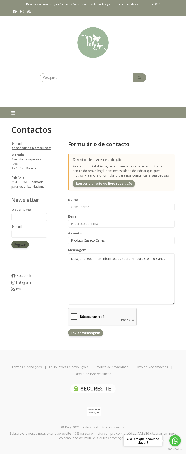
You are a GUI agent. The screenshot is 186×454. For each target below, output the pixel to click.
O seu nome (21, 209)
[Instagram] (22, 12)
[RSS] (29, 12)
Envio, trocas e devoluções (68, 367)
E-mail (16, 226)
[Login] (73, 95)
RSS (18, 289)
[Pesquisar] (139, 77)
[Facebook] (14, 12)
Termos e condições (27, 367)
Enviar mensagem (85, 333)
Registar (20, 244)
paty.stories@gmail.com (31, 148)
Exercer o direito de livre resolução (103, 183)
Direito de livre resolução (93, 374)
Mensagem (77, 250)
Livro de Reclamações (152, 367)
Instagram (23, 282)
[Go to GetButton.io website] (175, 449)
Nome (73, 199)
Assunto (75, 233)
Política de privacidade (112, 367)
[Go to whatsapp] (175, 440)
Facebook (23, 275)
